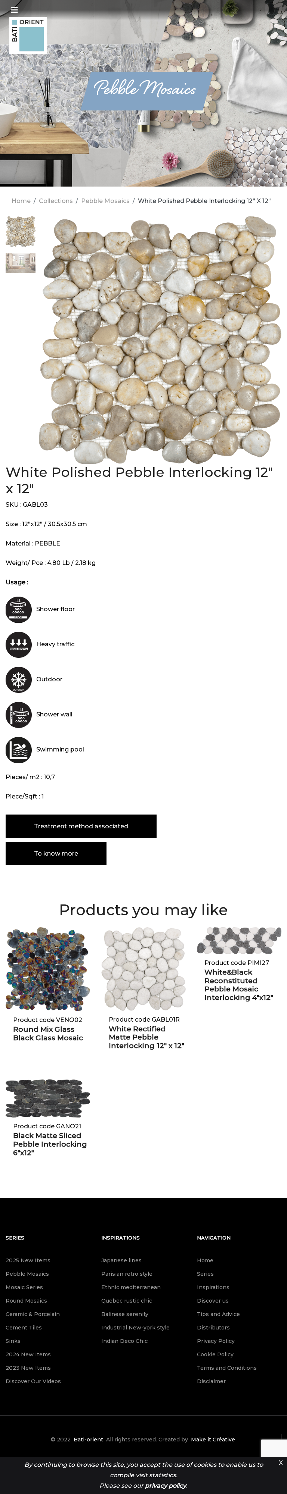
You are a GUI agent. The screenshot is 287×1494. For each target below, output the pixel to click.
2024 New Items (28, 1354)
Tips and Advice (218, 1314)
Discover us (213, 1300)
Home (21, 200)
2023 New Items (28, 1368)
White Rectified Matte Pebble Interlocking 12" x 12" (146, 1037)
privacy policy (165, 1485)
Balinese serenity (124, 1314)
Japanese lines (121, 1260)
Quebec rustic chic (126, 1300)
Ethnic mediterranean (131, 1287)
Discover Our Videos (33, 1381)
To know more (56, 853)
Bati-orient (88, 1439)
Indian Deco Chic (124, 1341)
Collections (56, 200)
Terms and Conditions (227, 1368)
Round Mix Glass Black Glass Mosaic (48, 1033)
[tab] (21, 234)
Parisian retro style (126, 1273)
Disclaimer (211, 1381)
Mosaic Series (24, 1287)
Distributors (213, 1327)
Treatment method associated (81, 826)
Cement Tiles (24, 1327)
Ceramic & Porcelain (33, 1314)
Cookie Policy (215, 1354)
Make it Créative (213, 1439)
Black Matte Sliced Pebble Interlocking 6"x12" (50, 1144)
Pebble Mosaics (105, 200)
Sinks (13, 1341)
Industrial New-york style (135, 1327)
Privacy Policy (216, 1341)
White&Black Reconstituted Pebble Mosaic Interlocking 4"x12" (238, 985)
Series (15, 1238)
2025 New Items (28, 1260)
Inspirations (120, 1238)
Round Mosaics (26, 1300)
